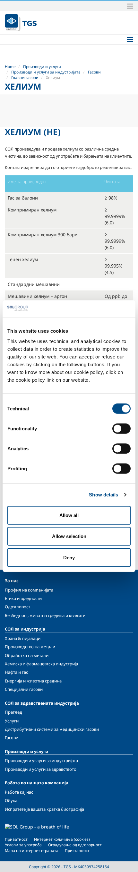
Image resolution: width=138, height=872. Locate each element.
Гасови (94, 72)
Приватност (16, 839)
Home (10, 66)
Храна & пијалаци (22, 638)
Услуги (12, 721)
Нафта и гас (16, 672)
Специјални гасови (24, 689)
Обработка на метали (26, 655)
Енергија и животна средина (33, 681)
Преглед (13, 712)
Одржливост (17, 607)
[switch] (121, 428)
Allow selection (69, 536)
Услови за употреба (23, 845)
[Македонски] (21, 22)
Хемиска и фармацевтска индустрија (41, 664)
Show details (103, 494)
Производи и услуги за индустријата (46, 72)
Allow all (69, 515)
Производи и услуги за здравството (40, 769)
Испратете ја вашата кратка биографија (44, 809)
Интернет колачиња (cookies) (62, 839)
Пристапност (77, 850)
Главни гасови (25, 77)
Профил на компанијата (29, 590)
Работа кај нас (19, 792)
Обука (11, 800)
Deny (69, 557)
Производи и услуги (42, 66)
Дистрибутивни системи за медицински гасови (52, 729)
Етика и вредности (23, 598)
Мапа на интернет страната (31, 850)
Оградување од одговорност (75, 845)
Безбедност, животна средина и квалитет (46, 615)
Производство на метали (30, 647)
